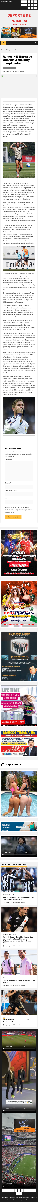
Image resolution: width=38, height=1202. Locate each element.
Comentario (9, 459)
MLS (4, 977)
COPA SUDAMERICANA (9, 895)
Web (6, 498)
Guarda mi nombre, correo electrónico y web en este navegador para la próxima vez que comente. (19, 510)
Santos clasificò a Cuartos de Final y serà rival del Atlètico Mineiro (18, 898)
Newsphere (17, 1200)
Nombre (8, 483)
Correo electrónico (11, 490)
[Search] (35, 43)
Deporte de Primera (19, 71)
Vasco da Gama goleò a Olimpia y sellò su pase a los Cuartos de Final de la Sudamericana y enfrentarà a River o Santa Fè (18, 940)
